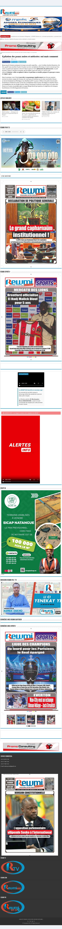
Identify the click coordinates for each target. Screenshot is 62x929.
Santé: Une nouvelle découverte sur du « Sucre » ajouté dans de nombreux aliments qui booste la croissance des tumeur (31, 115)
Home (2, 39)
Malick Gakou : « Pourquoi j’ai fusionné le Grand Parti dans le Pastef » (10, 113)
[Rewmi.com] (10, 12)
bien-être (7, 39)
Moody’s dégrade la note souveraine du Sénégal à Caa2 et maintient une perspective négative (31, 36)
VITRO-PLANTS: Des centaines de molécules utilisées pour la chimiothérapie (50, 113)
